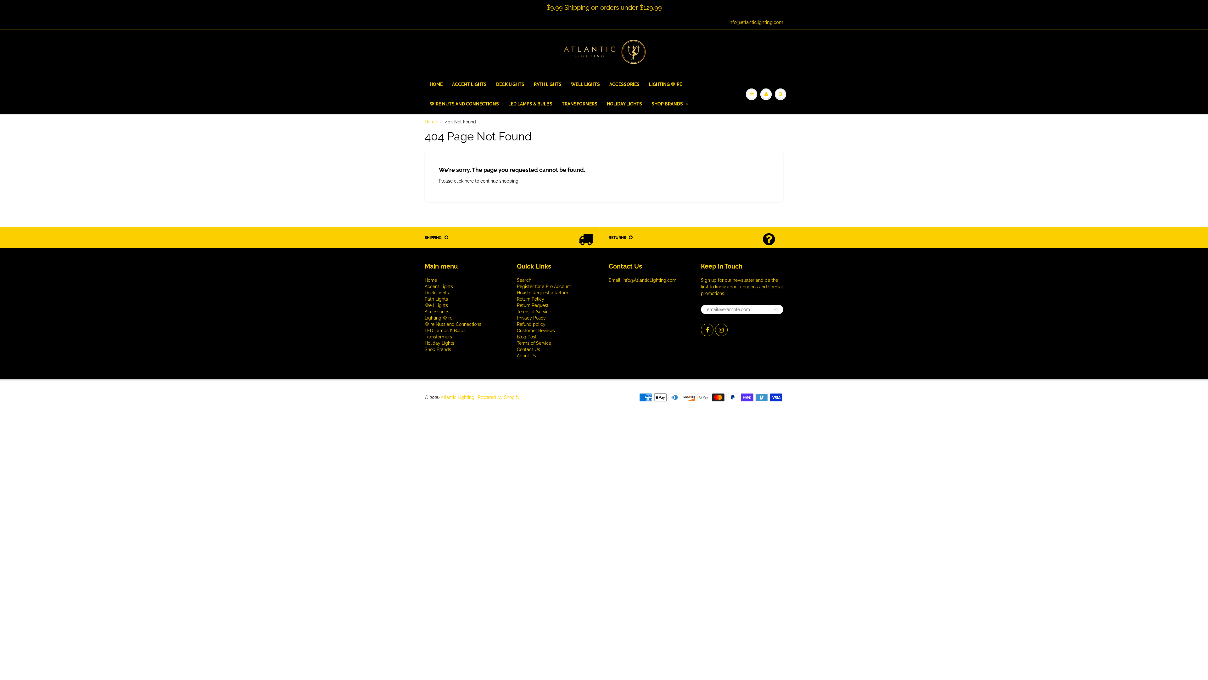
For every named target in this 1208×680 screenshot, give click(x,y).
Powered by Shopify (499, 397)
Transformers (579, 103)
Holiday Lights (624, 103)
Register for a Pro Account (544, 286)
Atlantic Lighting (457, 397)
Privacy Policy (531, 317)
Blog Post (527, 336)
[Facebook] (707, 330)
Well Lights (585, 84)
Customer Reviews (536, 330)
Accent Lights (469, 84)
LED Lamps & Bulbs (530, 103)
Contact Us (528, 349)
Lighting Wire (665, 84)
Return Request (533, 305)
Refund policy (531, 324)
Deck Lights (510, 84)
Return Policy (530, 299)
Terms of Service (534, 311)
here (469, 181)
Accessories (624, 84)
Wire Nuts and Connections (464, 103)
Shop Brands (667, 103)
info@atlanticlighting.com (756, 22)
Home (436, 84)
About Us (526, 355)
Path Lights (548, 84)
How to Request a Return (542, 292)
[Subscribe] (775, 309)
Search (524, 280)
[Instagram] (721, 330)
